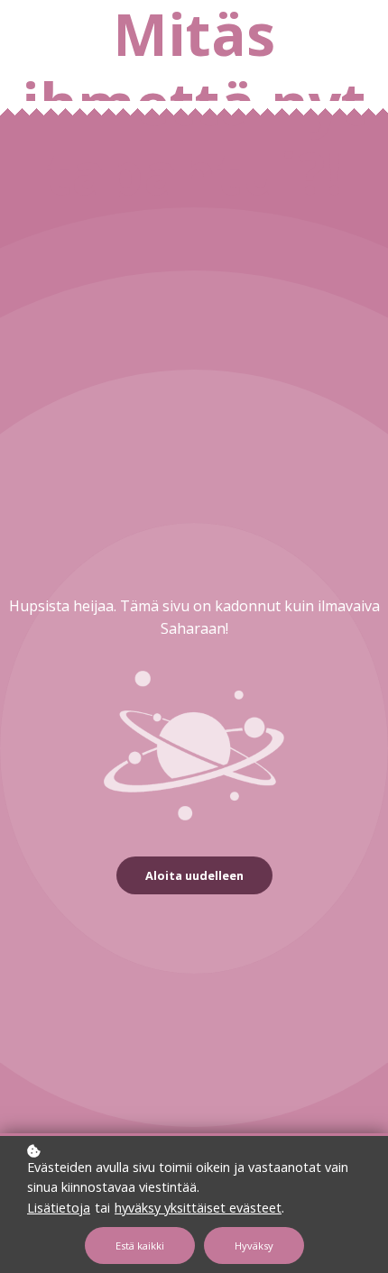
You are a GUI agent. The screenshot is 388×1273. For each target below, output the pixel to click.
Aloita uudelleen (194, 875)
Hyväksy (254, 1245)
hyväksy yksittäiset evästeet (198, 1207)
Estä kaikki (139, 1245)
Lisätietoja (58, 1207)
